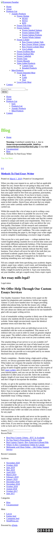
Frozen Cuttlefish (24, 56)
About (9, 99)
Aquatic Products (19, 14)
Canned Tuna (27, 66)
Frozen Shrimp (23, 16)
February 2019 (12, 477)
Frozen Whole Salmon (31, 37)
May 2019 (10, 470)
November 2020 (13, 463)
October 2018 (12, 486)
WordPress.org (12, 521)
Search (4, 430)
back (13, 104)
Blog (8, 151)
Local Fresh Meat (24, 82)
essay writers (10, 370)
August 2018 (11, 489)
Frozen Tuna (22, 58)
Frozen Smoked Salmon (32, 30)
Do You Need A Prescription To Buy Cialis (24, 440)
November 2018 (13, 484)
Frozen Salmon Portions (32, 35)
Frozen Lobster (23, 40)
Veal (24, 80)
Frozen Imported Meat (26, 73)
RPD (24, 23)
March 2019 (11, 475)
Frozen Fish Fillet (24, 25)
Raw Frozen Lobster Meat (33, 47)
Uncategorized (12, 149)
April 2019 (10, 472)
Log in (9, 514)
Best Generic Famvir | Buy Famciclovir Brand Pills (27, 442)
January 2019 (11, 479)
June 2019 (10, 467)
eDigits (14, 525)
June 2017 (10, 493)
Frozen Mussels (23, 61)
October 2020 (12, 465)
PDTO (25, 21)
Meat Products (17, 70)
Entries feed (11, 516)
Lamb (24, 77)
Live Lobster (27, 49)
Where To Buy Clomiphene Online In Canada (25, 445)
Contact (9, 113)
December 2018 (13, 482)
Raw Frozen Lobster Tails (33, 42)
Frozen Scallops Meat (26, 51)
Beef (24, 75)
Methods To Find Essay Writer (17, 173)
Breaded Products (29, 68)
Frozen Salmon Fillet (30, 32)
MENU (4, 92)
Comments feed (12, 518)
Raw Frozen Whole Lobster (33, 44)
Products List (11, 101)
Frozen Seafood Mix (25, 54)
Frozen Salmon (23, 28)
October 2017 (12, 491)
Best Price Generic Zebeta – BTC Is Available (25, 438)
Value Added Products (26, 63)
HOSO (25, 18)
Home (8, 96)
